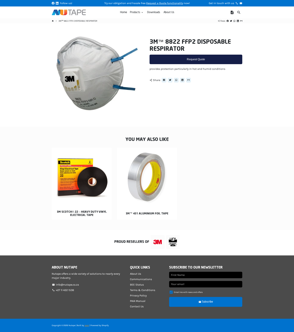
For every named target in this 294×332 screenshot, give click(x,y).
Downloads (153, 12)
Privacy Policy (138, 295)
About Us (169, 12)
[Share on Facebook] (228, 20)
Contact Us (137, 306)
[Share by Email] (241, 20)
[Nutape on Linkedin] (57, 3)
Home (123, 12)
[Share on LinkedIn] (238, 20)
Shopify (105, 325)
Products (137, 12)
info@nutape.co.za (65, 284)
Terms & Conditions (142, 290)
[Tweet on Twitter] (231, 20)
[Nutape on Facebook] (53, 3)
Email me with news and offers (188, 292)
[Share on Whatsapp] (234, 20)
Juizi (87, 325)
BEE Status (137, 284)
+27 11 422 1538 (63, 290)
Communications (141, 279)
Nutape (72, 325)
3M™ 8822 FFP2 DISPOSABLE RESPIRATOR (78, 20)
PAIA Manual (137, 301)
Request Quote (196, 59)
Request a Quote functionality (164, 3)
